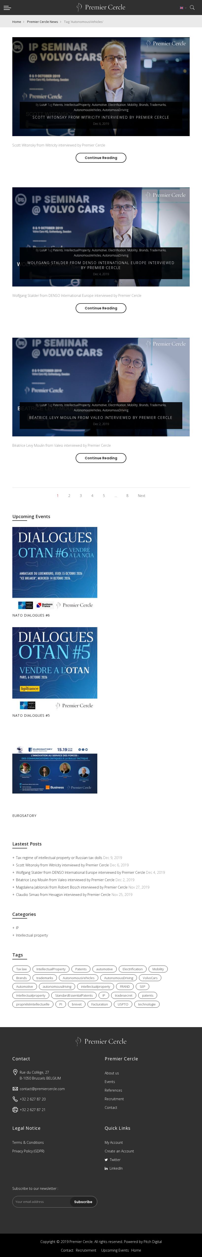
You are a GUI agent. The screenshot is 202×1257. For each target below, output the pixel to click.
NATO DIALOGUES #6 (31, 615)
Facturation (99, 1004)
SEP (142, 986)
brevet (77, 1004)
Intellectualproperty (30, 995)
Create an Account (119, 1151)
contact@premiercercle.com (42, 1088)
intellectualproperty (95, 986)
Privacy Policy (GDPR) (28, 1151)
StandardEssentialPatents (74, 995)
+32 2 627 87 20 (33, 1099)
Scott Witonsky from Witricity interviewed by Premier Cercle (101, 117)
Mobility (132, 105)
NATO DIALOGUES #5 (31, 715)
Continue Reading (105, 157)
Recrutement (86, 1250)
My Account (114, 1142)
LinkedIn (116, 1168)
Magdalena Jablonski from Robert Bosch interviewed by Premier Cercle (72, 887)
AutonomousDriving (115, 110)
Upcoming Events (115, 1250)
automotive (99, 105)
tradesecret (123, 995)
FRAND (125, 986)
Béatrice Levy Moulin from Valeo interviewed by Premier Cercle (101, 417)
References (113, 1090)
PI (60, 1004)
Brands (143, 105)
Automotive (24, 986)
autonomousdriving (57, 986)
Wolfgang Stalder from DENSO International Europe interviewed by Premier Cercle (101, 265)
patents (147, 995)
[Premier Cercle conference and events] (101, 7)
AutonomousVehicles (87, 110)
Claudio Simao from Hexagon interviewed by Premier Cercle (64, 894)
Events (110, 1081)
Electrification (117, 105)
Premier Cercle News (42, 21)
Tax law (21, 969)
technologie (147, 1004)
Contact (111, 1107)
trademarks (158, 105)
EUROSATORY (24, 815)
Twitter (114, 1159)
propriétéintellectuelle (33, 1004)
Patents (58, 105)
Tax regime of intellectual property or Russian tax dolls (59, 857)
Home (16, 21)
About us (112, 1073)
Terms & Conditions (28, 1142)
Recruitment (114, 1099)
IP (17, 927)
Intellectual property (32, 935)
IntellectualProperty (77, 105)
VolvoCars (150, 978)
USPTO (123, 1004)
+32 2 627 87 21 (33, 1109)
